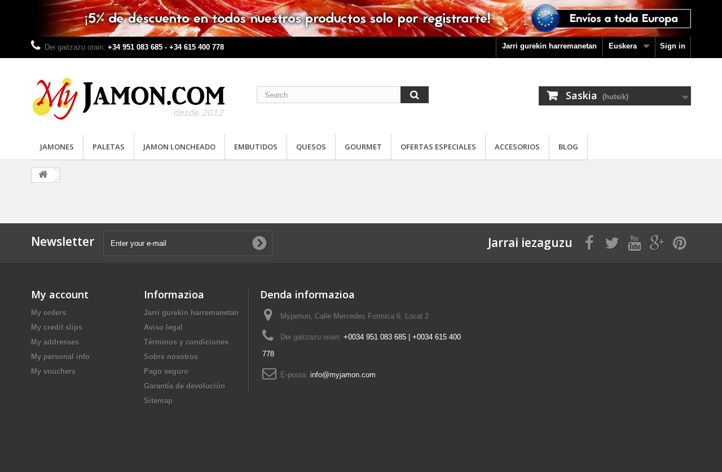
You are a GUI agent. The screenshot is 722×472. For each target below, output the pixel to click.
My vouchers (53, 371)
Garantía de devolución (184, 386)
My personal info (60, 356)
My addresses (55, 342)
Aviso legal (163, 327)
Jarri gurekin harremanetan (549, 46)
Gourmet (363, 147)
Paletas (109, 147)
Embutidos (256, 147)
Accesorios (517, 147)
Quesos (311, 147)
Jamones (57, 147)
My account (60, 294)
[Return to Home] (43, 175)
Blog (568, 147)
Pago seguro (166, 371)
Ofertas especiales (438, 147)
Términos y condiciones (186, 342)
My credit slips (56, 327)
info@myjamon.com (343, 374)
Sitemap (158, 400)
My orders (48, 312)
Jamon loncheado (179, 147)
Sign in (672, 46)
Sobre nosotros (171, 356)
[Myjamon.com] (135, 93)
